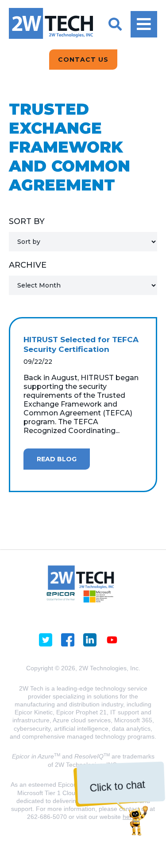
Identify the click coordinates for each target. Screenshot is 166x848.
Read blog (57, 459)
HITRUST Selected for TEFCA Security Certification (81, 344)
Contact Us (83, 60)
